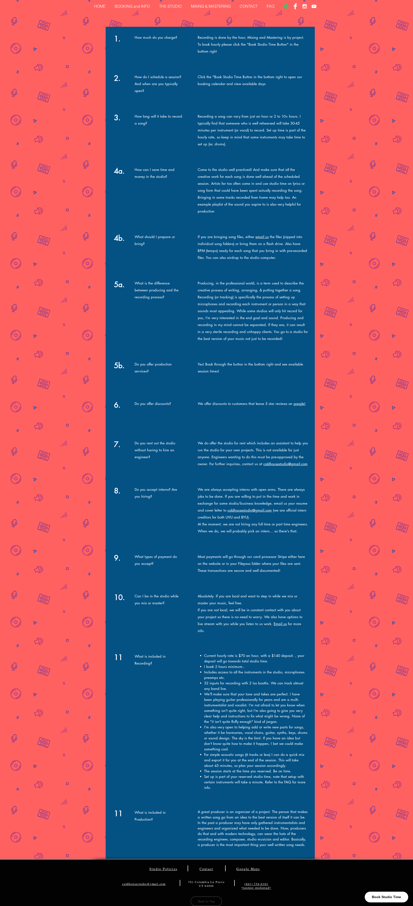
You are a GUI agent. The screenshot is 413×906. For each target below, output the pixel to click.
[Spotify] (286, 6)
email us (262, 237)
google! (299, 403)
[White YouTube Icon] (314, 6)
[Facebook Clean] (295, 6)
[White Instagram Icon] (305, 6)
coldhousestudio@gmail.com (285, 464)
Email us (280, 624)
